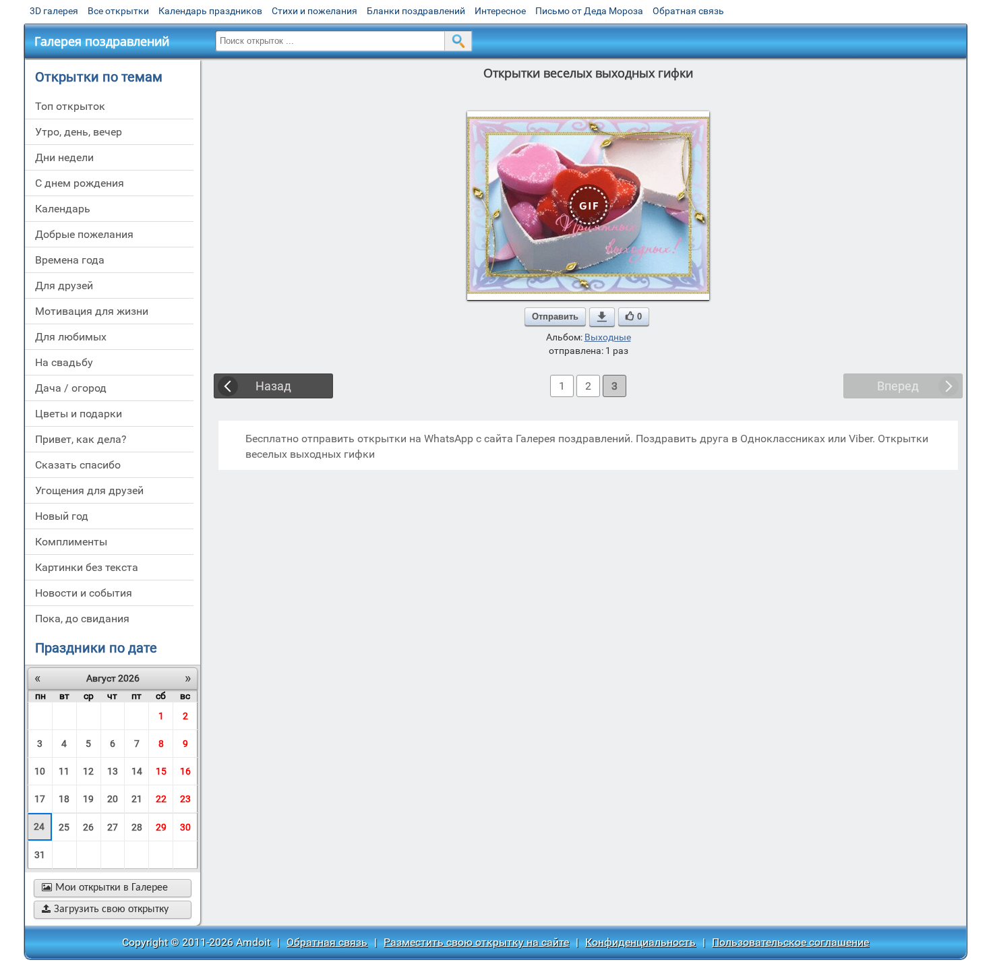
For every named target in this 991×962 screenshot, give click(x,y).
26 (88, 827)
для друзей (64, 285)
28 (136, 827)
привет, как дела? (81, 439)
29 (161, 827)
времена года (69, 259)
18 (64, 798)
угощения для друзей (89, 490)
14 (136, 771)
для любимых (71, 336)
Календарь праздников (210, 10)
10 (39, 771)
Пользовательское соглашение (790, 942)
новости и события (83, 593)
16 (185, 771)
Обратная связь (688, 10)
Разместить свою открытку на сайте (476, 942)
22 (161, 798)
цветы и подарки (78, 413)
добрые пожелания (84, 234)
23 (185, 798)
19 (88, 798)
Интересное (500, 10)
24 (39, 826)
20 (112, 798)
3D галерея (54, 10)
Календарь (62, 208)
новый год (61, 516)
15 (161, 771)
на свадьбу (64, 362)
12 (88, 771)
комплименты (71, 541)
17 (39, 798)
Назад (273, 386)
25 (64, 827)
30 (185, 827)
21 (136, 798)
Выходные (607, 337)
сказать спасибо (78, 464)
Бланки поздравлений (416, 10)
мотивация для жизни (91, 311)
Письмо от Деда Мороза (589, 10)
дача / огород (71, 388)
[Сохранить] (602, 316)
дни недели (64, 157)
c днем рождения (79, 183)
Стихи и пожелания (314, 10)
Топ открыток (70, 106)
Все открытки (118, 10)
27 (112, 827)
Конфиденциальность (640, 942)
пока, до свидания (82, 618)
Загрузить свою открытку (105, 909)
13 (112, 771)
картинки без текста (86, 567)
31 (39, 854)
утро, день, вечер (78, 131)
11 (64, 771)
